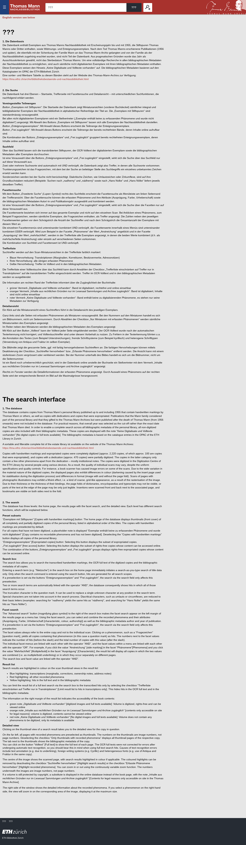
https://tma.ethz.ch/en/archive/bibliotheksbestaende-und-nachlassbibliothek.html (48, 447)
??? (25, 7)
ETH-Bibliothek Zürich (13, 838)
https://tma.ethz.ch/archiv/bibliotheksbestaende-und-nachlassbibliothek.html (46, 79)
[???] (147, 7)
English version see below (19, 17)
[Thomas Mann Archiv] (226, 7)
